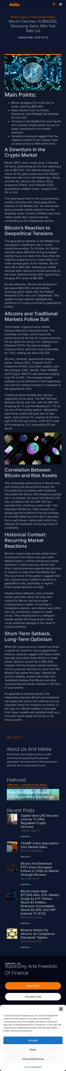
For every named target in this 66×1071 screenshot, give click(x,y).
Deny (33, 1049)
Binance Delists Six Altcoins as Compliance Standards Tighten (38, 933)
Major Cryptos (19, 17)
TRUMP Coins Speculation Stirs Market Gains (40, 845)
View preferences (33, 1059)
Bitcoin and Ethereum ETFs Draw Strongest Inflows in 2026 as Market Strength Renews (40, 869)
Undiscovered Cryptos (42, 17)
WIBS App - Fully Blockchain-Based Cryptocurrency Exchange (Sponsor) (27, 786)
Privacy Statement (33, 1066)
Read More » (26, 836)
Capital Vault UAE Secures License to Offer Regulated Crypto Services (39, 821)
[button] (61, 1009)
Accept (33, 1040)
